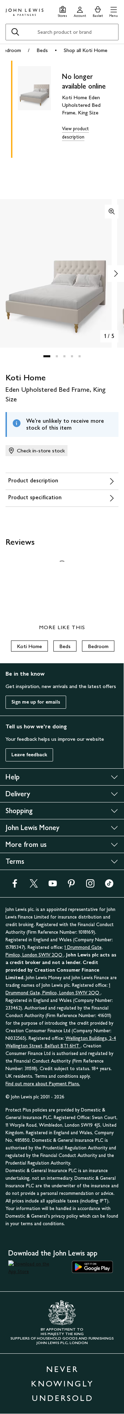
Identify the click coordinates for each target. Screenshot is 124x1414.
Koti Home (29, 646)
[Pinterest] (71, 885)
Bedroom (10, 50)
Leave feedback (29, 755)
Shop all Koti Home (85, 50)
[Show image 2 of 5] (115, 273)
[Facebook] (15, 885)
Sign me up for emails (35, 702)
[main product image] (40, 108)
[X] (34, 885)
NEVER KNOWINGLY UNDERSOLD (62, 1383)
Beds (42, 50)
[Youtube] (53, 885)
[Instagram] (90, 885)
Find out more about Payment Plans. (43, 1084)
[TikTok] (109, 885)
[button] (113, 11)
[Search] (15, 32)
